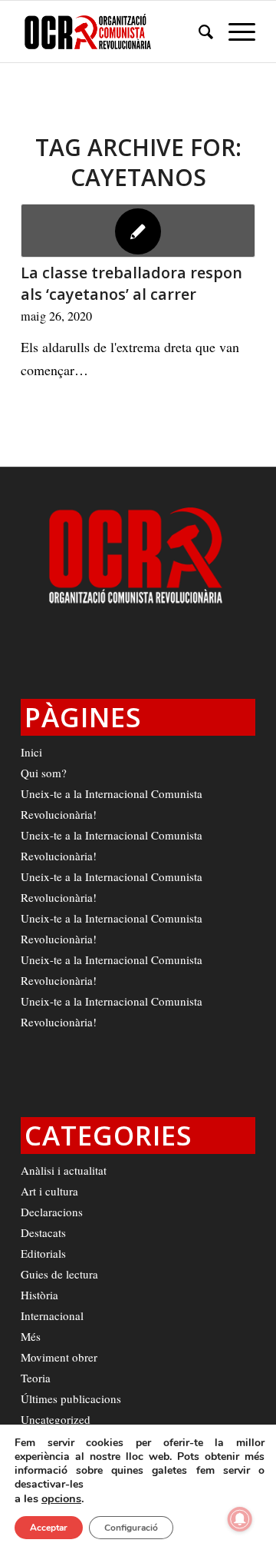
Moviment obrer (59, 1357)
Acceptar (48, 1527)
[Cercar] (198, 31)
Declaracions (52, 1211)
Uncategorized (55, 1419)
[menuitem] (198, 31)
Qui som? (44, 772)
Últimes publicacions (71, 1398)
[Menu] (234, 31)
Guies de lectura (59, 1274)
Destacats (43, 1232)
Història (39, 1294)
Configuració (131, 1527)
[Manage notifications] (240, 1519)
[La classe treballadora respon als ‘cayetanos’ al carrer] (138, 231)
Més (31, 1336)
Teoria (36, 1377)
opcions (61, 1498)
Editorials (43, 1253)
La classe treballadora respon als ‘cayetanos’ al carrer (131, 283)
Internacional (52, 1315)
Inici (31, 752)
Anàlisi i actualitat (64, 1170)
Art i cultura (49, 1191)
